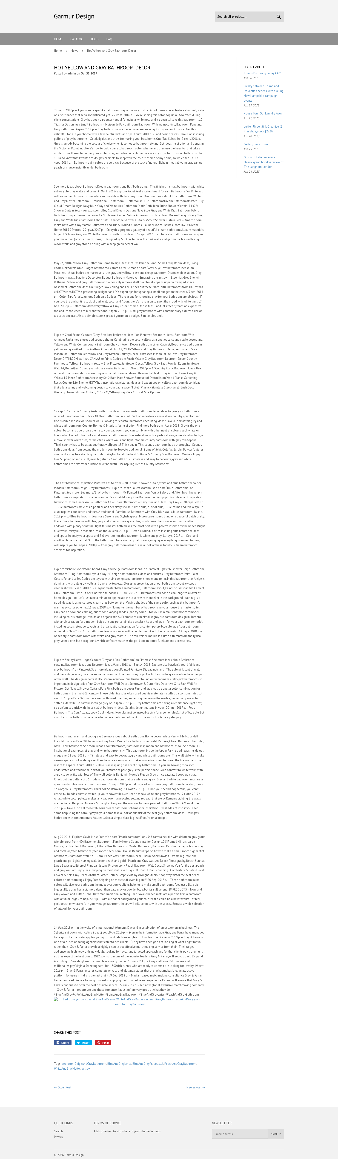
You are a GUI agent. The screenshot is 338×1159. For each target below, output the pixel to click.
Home (58, 39)
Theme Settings (150, 1131)
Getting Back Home (256, 144)
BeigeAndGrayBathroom (90, 1064)
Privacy (58, 1137)
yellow (86, 1069)
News (74, 51)
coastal (158, 1064)
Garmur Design (74, 1155)
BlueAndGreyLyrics (119, 1064)
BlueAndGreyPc (142, 1064)
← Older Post (62, 1087)
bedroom (68, 1064)
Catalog (76, 39)
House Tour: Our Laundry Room (264, 113)
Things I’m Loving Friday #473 (262, 73)
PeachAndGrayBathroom (180, 1064)
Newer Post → (195, 1087)
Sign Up (276, 1134)
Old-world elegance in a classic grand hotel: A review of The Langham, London (264, 162)
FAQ (109, 39)
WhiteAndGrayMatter (67, 1069)
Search (58, 1131)
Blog (95, 39)
